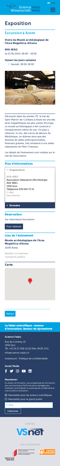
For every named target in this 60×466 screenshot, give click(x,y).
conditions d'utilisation (18, 391)
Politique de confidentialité (33, 358)
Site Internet (13, 195)
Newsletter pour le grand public (25, 399)
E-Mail (10, 192)
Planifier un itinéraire (16, 253)
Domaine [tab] (14, 205)
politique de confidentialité (41, 388)
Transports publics (15, 257)
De (53, 3)
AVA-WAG (12, 176)
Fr (48, 3)
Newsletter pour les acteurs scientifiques (30, 395)
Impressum (11, 358)
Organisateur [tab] (17, 170)
